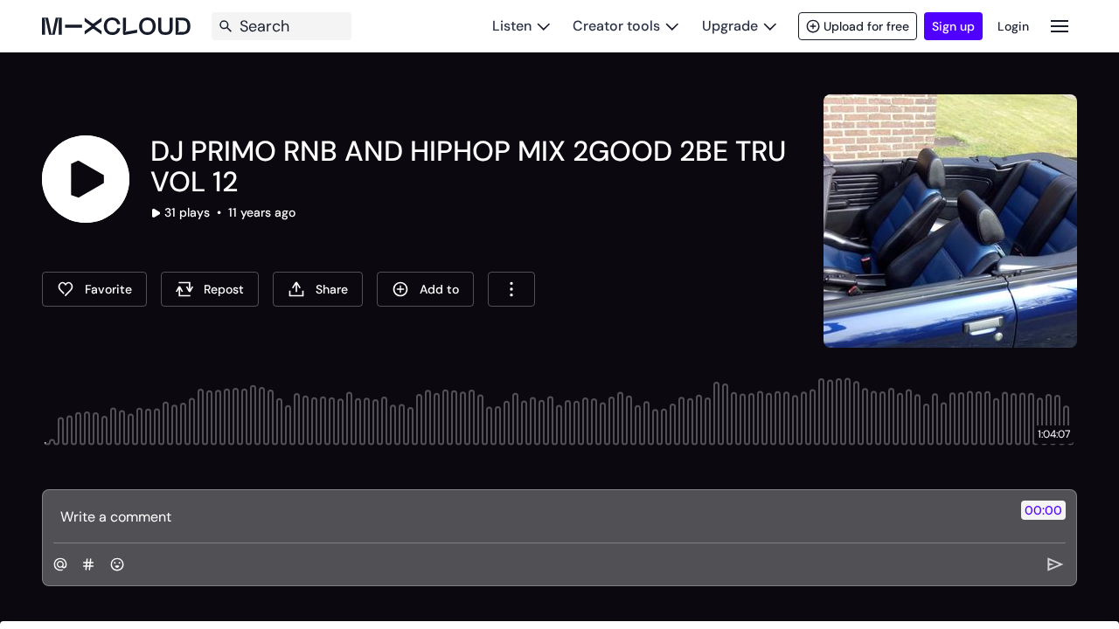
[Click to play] (85, 179)
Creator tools (616, 26)
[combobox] (511, 289)
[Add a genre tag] (88, 564)
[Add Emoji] (117, 564)
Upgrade (730, 26)
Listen (512, 26)
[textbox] (530, 516)
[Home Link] (116, 26)
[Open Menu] (1059, 26)
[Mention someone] (60, 564)
